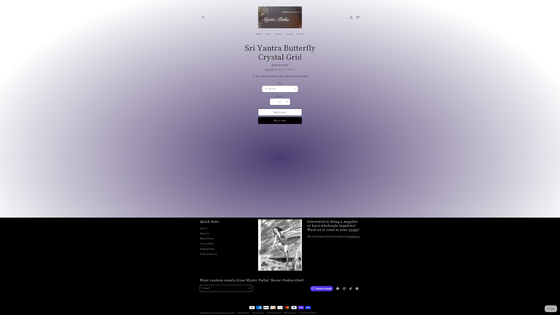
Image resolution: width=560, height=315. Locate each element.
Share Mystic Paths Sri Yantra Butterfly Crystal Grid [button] (282, 76)
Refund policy (244, 313)
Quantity (280, 96)
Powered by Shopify (226, 313)
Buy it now (280, 120)
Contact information (308, 313)
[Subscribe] (249, 288)
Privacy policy (258, 313)
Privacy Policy (207, 243)
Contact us (353, 236)
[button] (203, 17)
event (353, 229)
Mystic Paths (212, 313)
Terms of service (274, 313)
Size (280, 83)
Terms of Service (208, 254)
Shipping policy (290, 313)
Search (203, 228)
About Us (204, 233)
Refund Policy (207, 238)
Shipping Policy (207, 249)
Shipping (269, 69)
